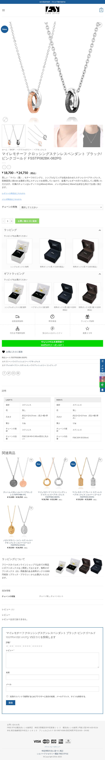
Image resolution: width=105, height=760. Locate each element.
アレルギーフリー (12, 365)
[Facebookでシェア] (4, 373)
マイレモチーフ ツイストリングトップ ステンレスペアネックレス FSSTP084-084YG (52, 494)
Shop (12, 150)
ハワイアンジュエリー (19, 361)
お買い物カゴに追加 (27, 221)
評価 (8, 642)
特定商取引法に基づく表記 (52, 751)
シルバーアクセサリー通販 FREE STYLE (52, 754)
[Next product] (4, 167)
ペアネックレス (40, 150)
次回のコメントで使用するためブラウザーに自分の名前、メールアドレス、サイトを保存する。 (48, 696)
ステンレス (24, 365)
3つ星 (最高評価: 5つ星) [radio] (17, 646)
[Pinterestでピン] (18, 373)
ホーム (4, 150)
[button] (3, 10)
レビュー (10, 650)
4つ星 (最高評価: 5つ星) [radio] (26, 646)
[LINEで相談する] (102, 385)
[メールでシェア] (13, 373)
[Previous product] (9, 167)
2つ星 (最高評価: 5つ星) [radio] (11, 646)
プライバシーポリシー (52, 747)
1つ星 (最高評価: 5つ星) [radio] (6, 646)
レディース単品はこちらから (13, 193)
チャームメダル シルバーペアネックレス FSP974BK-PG (17, 493)
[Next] (98, 72)
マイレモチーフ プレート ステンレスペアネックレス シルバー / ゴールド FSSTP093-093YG (87, 494)
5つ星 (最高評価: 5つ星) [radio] (36, 646)
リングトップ (52, 365)
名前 (8, 672)
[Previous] (7, 72)
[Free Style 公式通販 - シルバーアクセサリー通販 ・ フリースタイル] (52, 10)
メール (8, 684)
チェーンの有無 (9, 207)
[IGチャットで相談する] (102, 379)
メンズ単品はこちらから (12, 199)
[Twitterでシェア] (9, 373)
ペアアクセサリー (24, 150)
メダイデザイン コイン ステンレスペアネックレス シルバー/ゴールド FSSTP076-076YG (18, 542)
